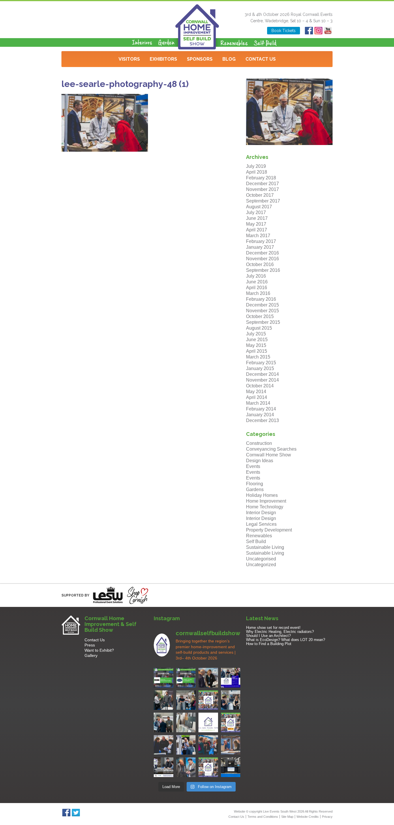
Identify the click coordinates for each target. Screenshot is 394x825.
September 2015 (263, 322)
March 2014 (258, 403)
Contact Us (260, 59)
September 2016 (263, 270)
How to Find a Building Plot (268, 644)
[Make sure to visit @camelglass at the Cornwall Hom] (186, 677)
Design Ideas (259, 460)
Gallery (91, 655)
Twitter (75, 812)
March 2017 (258, 235)
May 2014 (256, 391)
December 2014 (262, 374)
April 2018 (256, 172)
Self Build (256, 541)
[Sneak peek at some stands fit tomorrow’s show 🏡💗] (231, 767)
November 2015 (262, 310)
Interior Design (261, 512)
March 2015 (258, 356)
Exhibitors (163, 59)
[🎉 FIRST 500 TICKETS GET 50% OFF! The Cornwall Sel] (208, 677)
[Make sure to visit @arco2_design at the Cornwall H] (163, 677)
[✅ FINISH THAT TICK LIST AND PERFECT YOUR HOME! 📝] (186, 700)
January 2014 (260, 414)
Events (253, 466)
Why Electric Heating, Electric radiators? (280, 631)
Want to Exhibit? (99, 650)
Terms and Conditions (262, 816)
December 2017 (262, 183)
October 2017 (260, 195)
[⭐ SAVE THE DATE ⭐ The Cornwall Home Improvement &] (186, 767)
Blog (229, 59)
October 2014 (260, 385)
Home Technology (264, 506)
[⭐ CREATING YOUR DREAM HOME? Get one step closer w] (231, 745)
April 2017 (256, 229)
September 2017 (263, 200)
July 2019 (256, 166)
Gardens (255, 489)
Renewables (259, 535)
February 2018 (261, 177)
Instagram (318, 30)
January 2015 (260, 368)
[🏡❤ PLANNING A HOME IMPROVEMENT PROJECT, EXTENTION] (208, 745)
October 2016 (260, 264)
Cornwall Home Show (268, 454)
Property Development (269, 529)
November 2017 (262, 189)
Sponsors (200, 59)
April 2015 (256, 351)
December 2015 (262, 304)
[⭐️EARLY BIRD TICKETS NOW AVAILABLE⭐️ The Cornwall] (163, 767)
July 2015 (256, 333)
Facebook (309, 30)
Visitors (129, 59)
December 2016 (262, 252)
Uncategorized (261, 564)
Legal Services (261, 524)
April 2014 (256, 397)
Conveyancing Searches (271, 449)
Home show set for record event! (273, 627)
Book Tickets (283, 30)
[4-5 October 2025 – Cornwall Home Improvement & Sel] (231, 677)
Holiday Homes (262, 495)
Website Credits (308, 816)
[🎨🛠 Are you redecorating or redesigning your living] (163, 700)
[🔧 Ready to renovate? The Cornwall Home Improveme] (186, 722)
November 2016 (262, 258)
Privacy (327, 816)
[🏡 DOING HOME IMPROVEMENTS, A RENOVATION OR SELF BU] (208, 767)
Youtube (328, 30)
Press (90, 645)
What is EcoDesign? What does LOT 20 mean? (285, 640)
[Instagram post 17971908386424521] (208, 722)
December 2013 (262, 420)
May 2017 (256, 224)
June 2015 (257, 339)
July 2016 (256, 276)
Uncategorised (261, 558)
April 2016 (256, 287)
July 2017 (256, 212)
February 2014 (261, 408)
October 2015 (260, 316)
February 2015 (261, 362)
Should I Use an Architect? (268, 635)
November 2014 (262, 380)
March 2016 (258, 293)
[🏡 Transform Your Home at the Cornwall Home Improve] (163, 722)
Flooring (254, 483)
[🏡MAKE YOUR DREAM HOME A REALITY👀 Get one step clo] (186, 745)
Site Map (287, 816)
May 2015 (256, 345)
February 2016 (261, 299)
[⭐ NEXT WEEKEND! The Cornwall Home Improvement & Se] (231, 722)
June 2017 (257, 218)
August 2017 (259, 206)
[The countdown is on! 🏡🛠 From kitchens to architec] (208, 700)
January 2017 (260, 247)
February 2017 (261, 241)
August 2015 (259, 328)
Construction (259, 443)
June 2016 (257, 281)
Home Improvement (266, 501)
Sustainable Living (265, 547)
